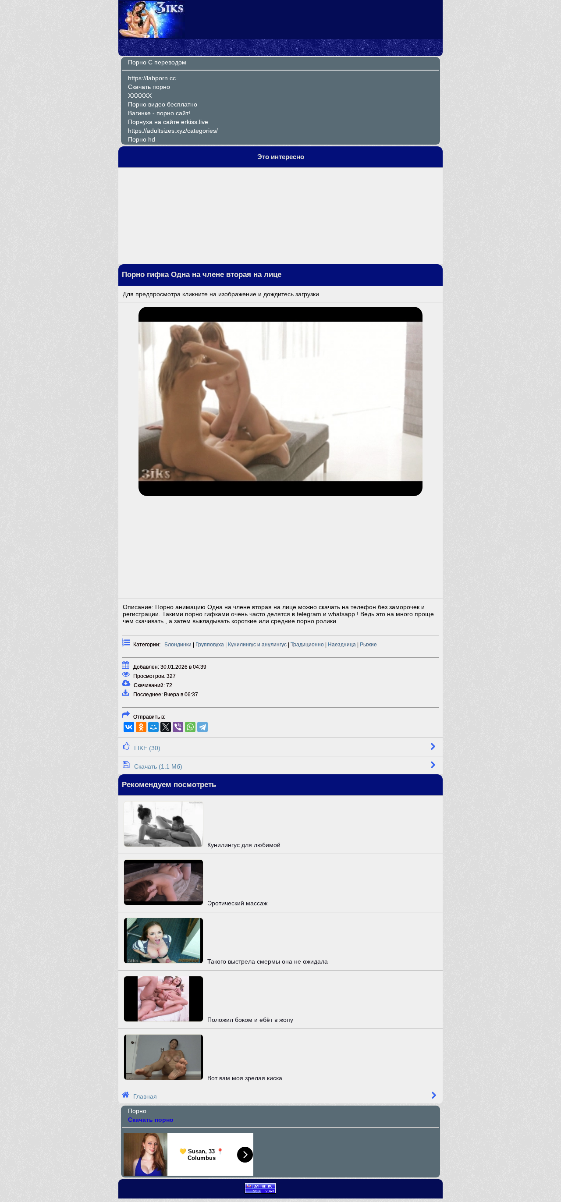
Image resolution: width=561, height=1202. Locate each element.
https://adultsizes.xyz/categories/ (173, 130)
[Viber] (178, 727)
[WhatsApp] (190, 727)
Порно (137, 1110)
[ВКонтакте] (129, 727)
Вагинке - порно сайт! (159, 113)
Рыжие (368, 645)
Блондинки (178, 645)
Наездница (342, 645)
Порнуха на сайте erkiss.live (168, 121)
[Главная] (152, 35)
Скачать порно (149, 86)
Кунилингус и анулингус (257, 645)
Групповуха (209, 645)
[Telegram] (202, 727)
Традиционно (307, 645)
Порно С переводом (157, 62)
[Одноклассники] (141, 727)
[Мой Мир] (153, 727)
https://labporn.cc (152, 78)
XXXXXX (140, 95)
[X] (165, 727)
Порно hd (141, 139)
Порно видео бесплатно (162, 104)
